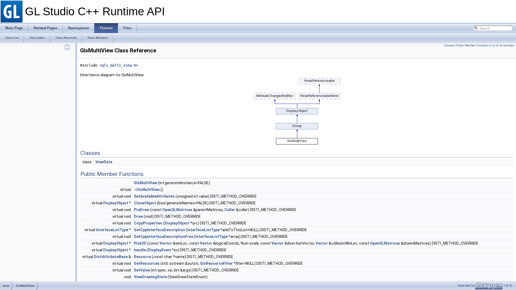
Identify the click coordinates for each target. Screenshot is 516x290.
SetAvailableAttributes (154, 196)
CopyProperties (148, 223)
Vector (166, 243)
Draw (138, 216)
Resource (142, 257)
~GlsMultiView (147, 189)
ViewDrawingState (150, 277)
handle (140, 250)
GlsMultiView (145, 183)
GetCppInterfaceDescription (159, 230)
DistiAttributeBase (111, 257)
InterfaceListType (112, 230)
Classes (449, 45)
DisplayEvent (159, 250)
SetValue (142, 270)
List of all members (502, 45)
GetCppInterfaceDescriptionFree (163, 236)
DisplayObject (115, 203)
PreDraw (141, 210)
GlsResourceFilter (216, 263)
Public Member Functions (472, 45)
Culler (229, 210)
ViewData (103, 162)
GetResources (147, 263)
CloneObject (145, 203)
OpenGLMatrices (177, 210)
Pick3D (140, 243)
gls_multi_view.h (119, 65)
